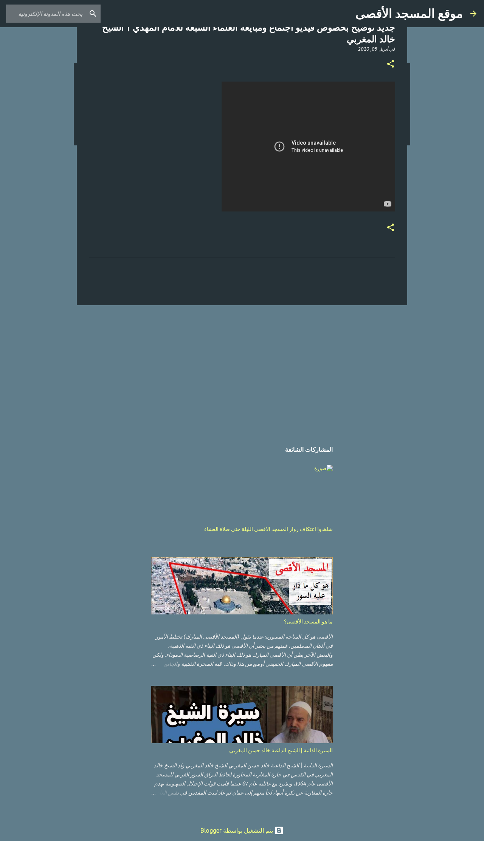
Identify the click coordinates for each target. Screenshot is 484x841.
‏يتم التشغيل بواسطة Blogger (237, 830)
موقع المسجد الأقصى (409, 13)
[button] (390, 64)
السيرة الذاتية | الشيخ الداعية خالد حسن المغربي (281, 750)
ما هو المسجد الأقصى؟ (308, 622)
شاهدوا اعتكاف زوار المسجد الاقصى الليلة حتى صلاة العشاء (268, 529)
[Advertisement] (242, 369)
